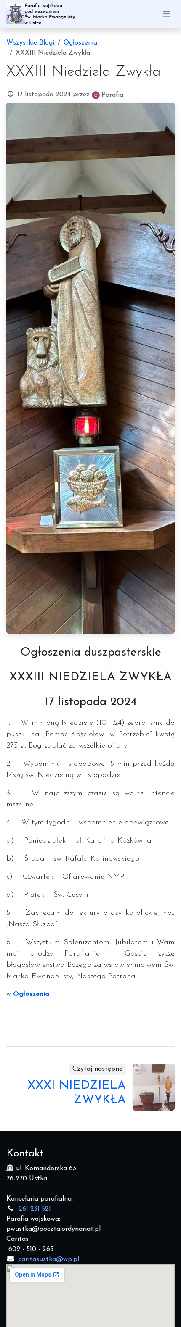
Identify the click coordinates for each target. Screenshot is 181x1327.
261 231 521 (35, 1209)
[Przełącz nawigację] (167, 14)
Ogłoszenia (80, 42)
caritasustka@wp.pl (49, 1259)
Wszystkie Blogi (30, 42)
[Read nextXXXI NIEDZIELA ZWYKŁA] (154, 1087)
